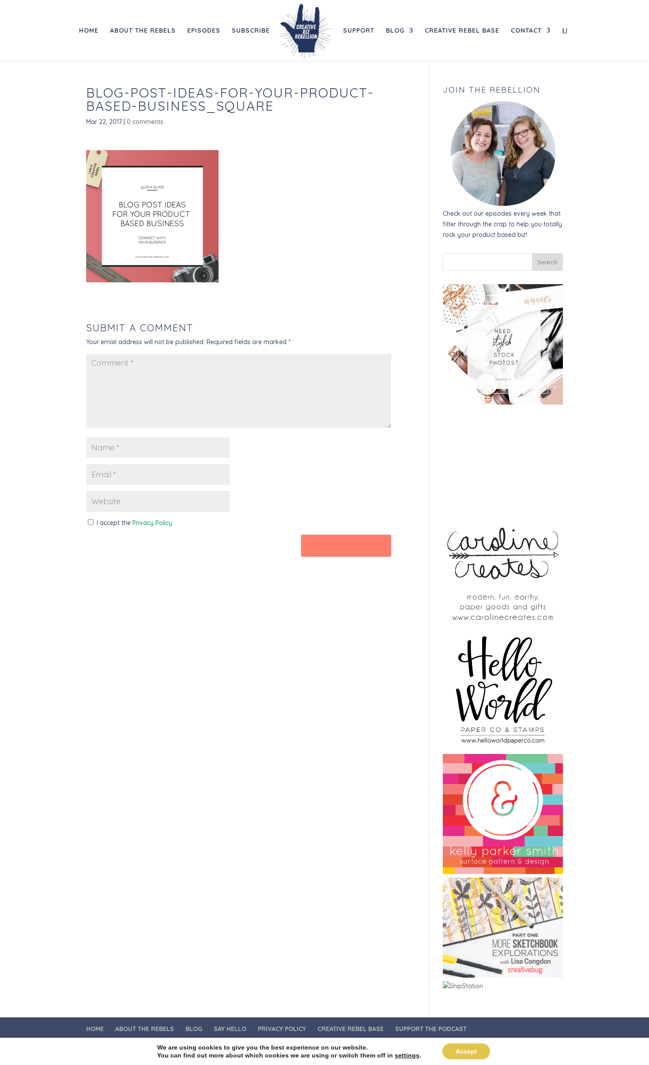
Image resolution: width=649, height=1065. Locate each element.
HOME (88, 30)
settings (407, 1055)
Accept (466, 1051)
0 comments (145, 122)
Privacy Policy (152, 523)
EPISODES (203, 30)
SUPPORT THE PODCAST (431, 1029)
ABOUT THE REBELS (143, 30)
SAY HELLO (230, 1029)
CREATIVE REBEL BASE (462, 30)
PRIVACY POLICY (282, 1029)
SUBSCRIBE (251, 30)
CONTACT (526, 30)
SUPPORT (358, 30)
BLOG (395, 30)
